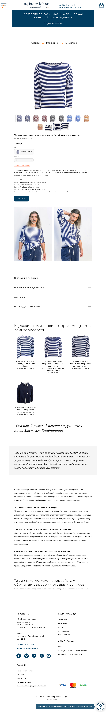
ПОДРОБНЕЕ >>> (53, 23)
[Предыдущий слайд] (19, 85)
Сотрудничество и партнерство (72, 651)
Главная (35, 42)
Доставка (21, 678)
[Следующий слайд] (87, 85)
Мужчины (62, 623)
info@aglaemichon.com (70, 7)
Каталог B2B (64, 635)
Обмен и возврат (24, 682)
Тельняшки (71, 42)
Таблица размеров (22, 165)
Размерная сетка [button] (25, 671)
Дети (60, 627)
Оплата (20, 675)
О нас (60, 647)
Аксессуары (64, 631)
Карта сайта (52, 699)
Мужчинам (53, 42)
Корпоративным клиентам (70, 654)
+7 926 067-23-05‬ (67, 5)
